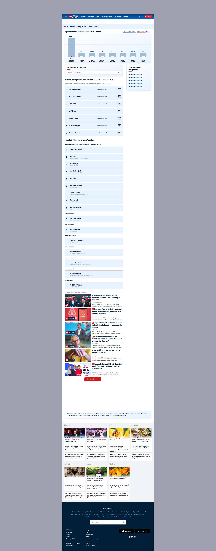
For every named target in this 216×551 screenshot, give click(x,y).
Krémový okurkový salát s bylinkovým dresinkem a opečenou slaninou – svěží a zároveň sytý (141, 439)
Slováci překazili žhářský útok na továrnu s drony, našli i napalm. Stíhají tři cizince (74, 448)
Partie (117, 512)
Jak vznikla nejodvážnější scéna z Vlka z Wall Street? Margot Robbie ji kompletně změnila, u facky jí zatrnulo (74, 496)
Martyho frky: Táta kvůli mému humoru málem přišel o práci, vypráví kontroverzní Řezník (95, 478)
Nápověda (88, 541)
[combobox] (93, 73)
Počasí (125, 16)
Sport (98, 16)
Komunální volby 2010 (135, 83)
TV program (103, 512)
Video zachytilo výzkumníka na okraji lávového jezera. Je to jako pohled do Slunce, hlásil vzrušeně (118, 456)
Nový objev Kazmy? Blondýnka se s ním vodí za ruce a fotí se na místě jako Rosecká (96, 495)
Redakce (88, 543)
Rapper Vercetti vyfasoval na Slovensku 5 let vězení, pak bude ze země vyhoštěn (96, 486)
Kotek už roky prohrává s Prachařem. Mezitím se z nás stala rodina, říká (96, 439)
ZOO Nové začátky (141, 512)
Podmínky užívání (70, 538)
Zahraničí (91, 16)
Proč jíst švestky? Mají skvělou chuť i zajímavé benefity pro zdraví (119, 486)
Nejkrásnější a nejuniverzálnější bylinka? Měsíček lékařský (118, 477)
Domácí (83, 16)
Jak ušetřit (117, 16)
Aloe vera (127, 514)
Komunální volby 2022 (135, 74)
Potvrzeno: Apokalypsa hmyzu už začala (118, 438)
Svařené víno (104, 514)
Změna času (111, 512)
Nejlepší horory (94, 512)
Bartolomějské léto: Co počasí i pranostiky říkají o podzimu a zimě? (119, 494)
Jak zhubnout (73, 512)
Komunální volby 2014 (135, 80)
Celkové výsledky (93, 26)
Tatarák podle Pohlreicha (117, 514)
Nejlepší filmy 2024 (83, 512)
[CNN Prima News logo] (73, 16)
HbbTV (68, 536)
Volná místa (69, 532)
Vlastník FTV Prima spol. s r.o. (73, 543)
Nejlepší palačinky (115, 517)
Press (87, 532)
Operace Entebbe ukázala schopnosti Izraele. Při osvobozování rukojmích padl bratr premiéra (119, 449)
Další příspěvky (91, 379)
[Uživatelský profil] (142, 16)
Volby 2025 (97, 514)
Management (89, 530)
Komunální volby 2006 (135, 86)
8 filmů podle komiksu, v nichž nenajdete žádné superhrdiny (73, 486)
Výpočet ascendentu (91, 517)
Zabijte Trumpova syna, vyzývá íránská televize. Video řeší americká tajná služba (73, 439)
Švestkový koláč (126, 517)
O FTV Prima (69, 530)
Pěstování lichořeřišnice (138, 514)
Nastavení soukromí (90, 545)
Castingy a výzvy (89, 534)
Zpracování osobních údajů (92, 538)
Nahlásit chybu (69, 545)
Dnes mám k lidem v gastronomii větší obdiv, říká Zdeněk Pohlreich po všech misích (96, 456)
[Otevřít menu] (66, 16)
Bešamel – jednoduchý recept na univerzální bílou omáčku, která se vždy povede (141, 456)
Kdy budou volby (130, 512)
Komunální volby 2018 (135, 77)
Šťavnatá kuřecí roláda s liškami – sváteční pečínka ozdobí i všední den (141, 448)
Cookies (68, 541)
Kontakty (88, 536)
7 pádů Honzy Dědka (86, 514)
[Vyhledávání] (139, 16)
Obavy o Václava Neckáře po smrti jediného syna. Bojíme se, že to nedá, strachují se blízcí (74, 456)
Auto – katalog (75, 514)
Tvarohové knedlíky (103, 517)
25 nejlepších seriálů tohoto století (74, 476)
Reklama (68, 534)
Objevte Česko (107, 16)
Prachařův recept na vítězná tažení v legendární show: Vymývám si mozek (96, 448)
